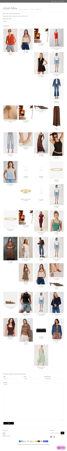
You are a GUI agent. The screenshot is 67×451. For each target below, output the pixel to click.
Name (4, 376)
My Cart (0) (62, 1)
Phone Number (47, 376)
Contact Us (38, 9)
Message (5, 382)
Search (4, 432)
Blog (32, 9)
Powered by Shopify (45, 444)
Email (25, 376)
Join (58, 1)
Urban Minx (26, 444)
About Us (26, 9)
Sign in (56, 1)
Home (4, 434)
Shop (20, 9)
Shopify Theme (31, 444)
